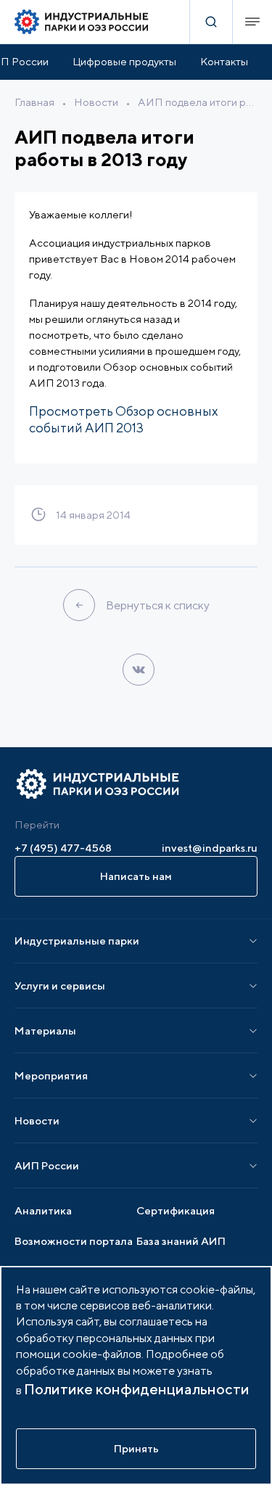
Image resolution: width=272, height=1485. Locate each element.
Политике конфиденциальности (137, 1389)
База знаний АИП (181, 1241)
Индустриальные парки (77, 940)
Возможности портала (74, 1241)
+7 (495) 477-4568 (63, 848)
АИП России (47, 1165)
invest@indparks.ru (209, 848)
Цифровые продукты (124, 61)
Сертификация (175, 1210)
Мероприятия (51, 1075)
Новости (96, 102)
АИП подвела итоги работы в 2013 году (197, 102)
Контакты (224, 61)
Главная (34, 102)
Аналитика (43, 1210)
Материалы (45, 1030)
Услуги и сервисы (60, 985)
